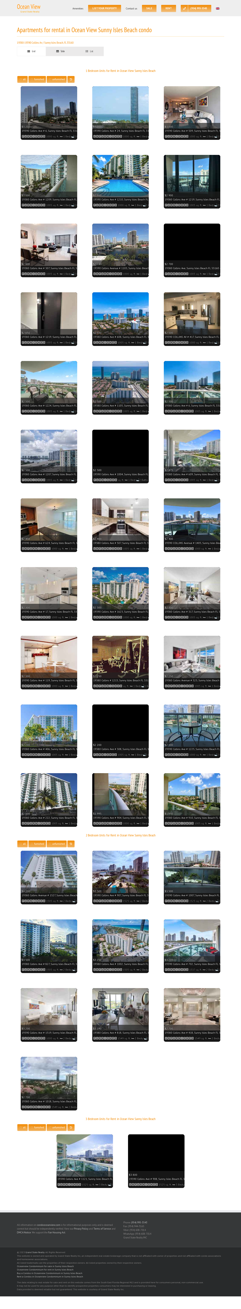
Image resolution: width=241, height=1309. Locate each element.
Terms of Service (102, 1228)
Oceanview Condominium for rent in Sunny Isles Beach (45, 1269)
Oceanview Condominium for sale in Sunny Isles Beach (45, 1266)
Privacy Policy (81, 1228)
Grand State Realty (34, 1252)
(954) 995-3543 (139, 1222)
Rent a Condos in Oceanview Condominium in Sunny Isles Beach (50, 1276)
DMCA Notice (24, 1232)
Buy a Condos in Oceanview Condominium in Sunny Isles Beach (49, 1273)
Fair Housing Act (56, 1232)
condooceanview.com (48, 1225)
